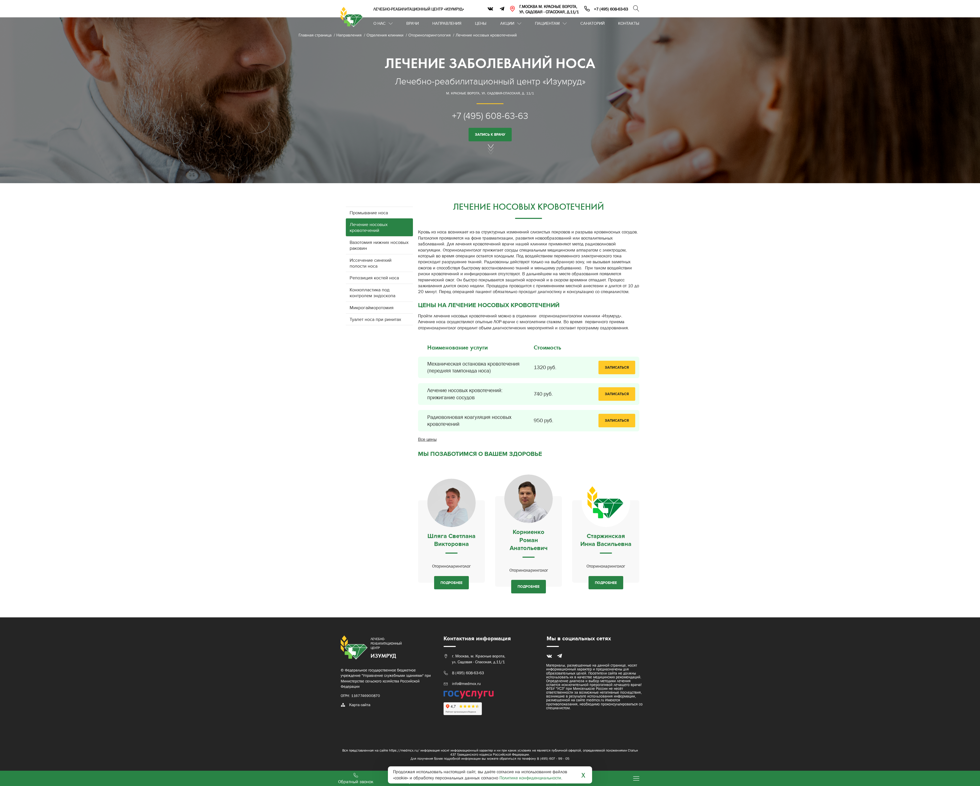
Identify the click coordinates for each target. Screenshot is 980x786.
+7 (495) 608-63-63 (490, 115)
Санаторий (592, 23)
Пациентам (547, 23)
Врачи (412, 23)
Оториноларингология (430, 35)
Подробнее (451, 583)
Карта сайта (359, 704)
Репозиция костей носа (374, 278)
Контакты (628, 23)
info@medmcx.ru (466, 683)
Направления (446, 23)
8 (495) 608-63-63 (468, 672)
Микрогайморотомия (372, 307)
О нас (379, 23)
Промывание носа (369, 213)
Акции (507, 23)
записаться (617, 367)
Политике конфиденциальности (530, 777)
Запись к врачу (490, 134)
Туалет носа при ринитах (375, 319)
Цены (480, 23)
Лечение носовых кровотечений (486, 35)
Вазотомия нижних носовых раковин (379, 245)
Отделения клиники (385, 35)
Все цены (427, 439)
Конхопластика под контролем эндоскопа (372, 292)
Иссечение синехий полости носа (370, 263)
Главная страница (316, 35)
